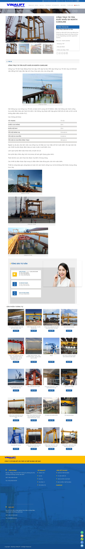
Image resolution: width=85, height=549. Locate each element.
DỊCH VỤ (42, 5)
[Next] (51, 29)
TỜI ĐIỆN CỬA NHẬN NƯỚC (51, 415)
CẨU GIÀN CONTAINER (69, 327)
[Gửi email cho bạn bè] (62, 53)
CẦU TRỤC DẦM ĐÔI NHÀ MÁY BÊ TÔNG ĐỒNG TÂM (16, 327)
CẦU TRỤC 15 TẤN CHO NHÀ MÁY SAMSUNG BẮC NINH (69, 356)
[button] (7, 41)
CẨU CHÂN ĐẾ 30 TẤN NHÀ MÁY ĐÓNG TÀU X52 (16, 387)
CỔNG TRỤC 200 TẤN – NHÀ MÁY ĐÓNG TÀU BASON (51, 445)
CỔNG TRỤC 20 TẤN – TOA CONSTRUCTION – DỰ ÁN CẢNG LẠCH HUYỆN (33, 357)
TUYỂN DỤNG (70, 5)
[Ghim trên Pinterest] (64, 53)
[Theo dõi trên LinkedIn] (77, 1)
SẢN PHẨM (63, 5)
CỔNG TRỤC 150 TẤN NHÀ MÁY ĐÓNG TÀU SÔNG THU (33, 445)
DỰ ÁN (36, 5)
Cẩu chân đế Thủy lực (16, 445)
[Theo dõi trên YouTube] (78, 1)
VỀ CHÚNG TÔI (55, 5)
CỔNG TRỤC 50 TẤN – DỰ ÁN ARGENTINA (33, 327)
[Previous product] (76, 11)
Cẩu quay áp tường (69, 415)
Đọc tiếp (16, 330)
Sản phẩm (20, 11)
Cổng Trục (29, 11)
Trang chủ (11, 11)
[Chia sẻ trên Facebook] (57, 53)
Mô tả (10, 61)
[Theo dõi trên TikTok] (76, 1)
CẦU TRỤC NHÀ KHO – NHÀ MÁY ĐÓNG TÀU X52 (51, 387)
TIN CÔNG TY (48, 5)
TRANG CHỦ (31, 5)
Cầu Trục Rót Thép (69, 386)
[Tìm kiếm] (78, 5)
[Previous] (8, 29)
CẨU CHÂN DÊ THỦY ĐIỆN (33, 386)
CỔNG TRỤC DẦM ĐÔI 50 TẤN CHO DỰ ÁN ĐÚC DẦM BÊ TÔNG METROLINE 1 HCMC (34, 416)
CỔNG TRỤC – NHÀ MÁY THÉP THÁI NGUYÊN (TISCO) (69, 445)
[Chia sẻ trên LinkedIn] (67, 53)
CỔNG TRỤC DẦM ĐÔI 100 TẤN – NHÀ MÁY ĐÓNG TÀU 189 (51, 327)
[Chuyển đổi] (7, 61)
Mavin (51, 355)
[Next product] (74, 11)
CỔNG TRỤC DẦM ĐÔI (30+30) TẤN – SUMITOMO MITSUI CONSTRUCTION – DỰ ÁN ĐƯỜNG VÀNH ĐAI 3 (16, 357)
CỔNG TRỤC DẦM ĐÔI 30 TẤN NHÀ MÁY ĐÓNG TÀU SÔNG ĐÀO (16, 416)
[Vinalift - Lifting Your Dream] (17, 5)
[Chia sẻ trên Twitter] (60, 53)
